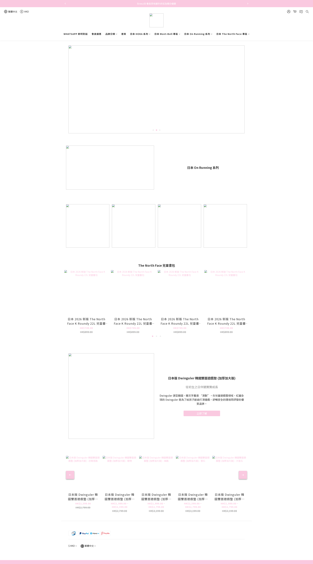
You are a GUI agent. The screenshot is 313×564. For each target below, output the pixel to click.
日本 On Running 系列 (197, 33)
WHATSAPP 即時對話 (76, 33)
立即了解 (202, 413)
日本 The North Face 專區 (231, 33)
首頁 (123, 33)
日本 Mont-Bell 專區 (166, 33)
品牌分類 (110, 33)
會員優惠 (96, 33)
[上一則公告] (65, 3)
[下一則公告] (247, 3)
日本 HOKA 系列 (139, 33)
